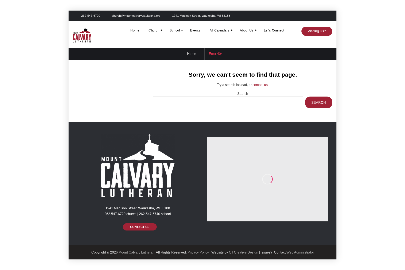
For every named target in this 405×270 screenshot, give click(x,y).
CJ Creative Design (243, 252)
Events (195, 30)
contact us (260, 85)
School (175, 30)
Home (134, 30)
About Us (247, 30)
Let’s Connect (274, 30)
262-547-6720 (90, 15)
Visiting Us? (317, 31)
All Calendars (220, 30)
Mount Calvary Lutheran (136, 252)
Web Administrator (300, 252)
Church (153, 30)
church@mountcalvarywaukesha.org (136, 15)
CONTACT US (139, 227)
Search (242, 93)
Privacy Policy (198, 252)
